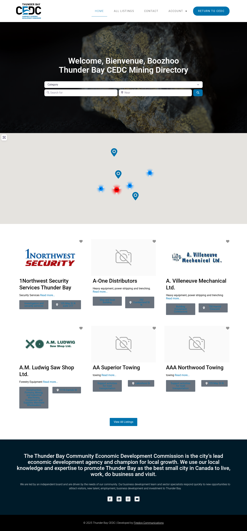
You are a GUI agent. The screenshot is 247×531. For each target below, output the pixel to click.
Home (99, 11)
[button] (114, 152)
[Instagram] (128, 499)
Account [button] (176, 11)
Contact (151, 11)
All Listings (124, 11)
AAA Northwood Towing (194, 367)
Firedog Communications (149, 522)
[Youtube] (137, 499)
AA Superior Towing (116, 367)
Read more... (47, 295)
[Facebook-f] (110, 499)
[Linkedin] (119, 499)
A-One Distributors (115, 281)
